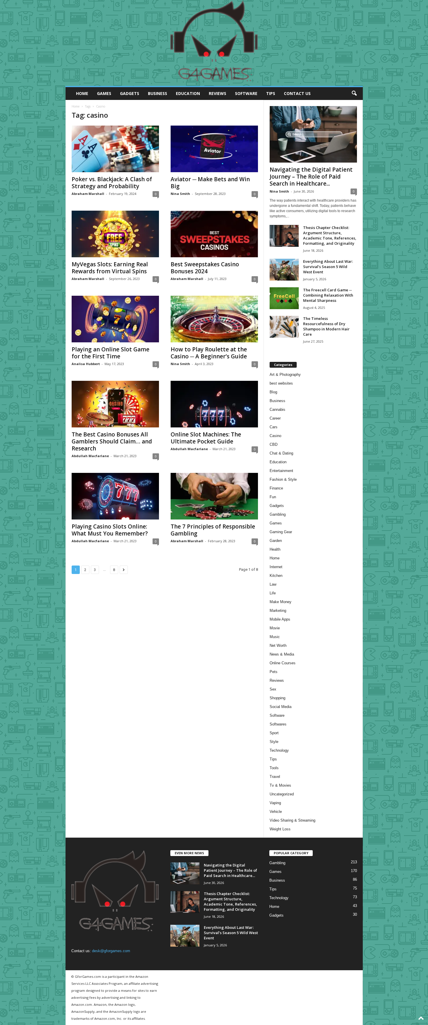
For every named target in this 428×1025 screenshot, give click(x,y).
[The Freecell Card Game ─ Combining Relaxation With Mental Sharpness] (284, 298)
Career (275, 418)
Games (104, 93)
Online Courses (283, 663)
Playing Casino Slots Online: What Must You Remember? (110, 530)
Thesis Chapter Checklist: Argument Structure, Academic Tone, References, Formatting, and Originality (329, 235)
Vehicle (276, 811)
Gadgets (129, 93)
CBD (273, 444)
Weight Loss (280, 829)
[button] (354, 93)
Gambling (278, 514)
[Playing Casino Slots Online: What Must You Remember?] (115, 496)
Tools (274, 768)
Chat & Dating (281, 453)
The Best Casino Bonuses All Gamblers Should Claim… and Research (112, 441)
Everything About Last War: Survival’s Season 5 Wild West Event (328, 266)
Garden (276, 540)
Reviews (217, 93)
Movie (275, 628)
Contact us (297, 93)
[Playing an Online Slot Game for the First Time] (115, 319)
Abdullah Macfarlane (90, 456)
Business (157, 93)
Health (275, 549)
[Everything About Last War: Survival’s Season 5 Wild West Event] (284, 270)
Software (246, 93)
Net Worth (278, 645)
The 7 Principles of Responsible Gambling (213, 530)
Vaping (275, 803)
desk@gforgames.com (111, 951)
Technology (279, 750)
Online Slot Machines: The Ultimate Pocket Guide (206, 438)
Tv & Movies (280, 785)
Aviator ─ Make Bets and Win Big (210, 182)
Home (82, 93)
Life (273, 593)
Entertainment (281, 471)
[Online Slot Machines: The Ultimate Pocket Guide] (214, 404)
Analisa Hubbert (86, 364)
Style (274, 741)
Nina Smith (180, 193)
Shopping (277, 698)
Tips (270, 93)
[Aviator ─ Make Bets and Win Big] (214, 149)
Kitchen (276, 575)
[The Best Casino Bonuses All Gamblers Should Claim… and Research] (115, 404)
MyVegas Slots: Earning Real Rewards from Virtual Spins (110, 267)
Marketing (278, 610)
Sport (274, 733)
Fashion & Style (283, 479)
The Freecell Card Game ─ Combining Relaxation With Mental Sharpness (328, 295)
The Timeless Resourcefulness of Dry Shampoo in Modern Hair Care (326, 326)
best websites (281, 383)
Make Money (280, 602)
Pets (273, 672)
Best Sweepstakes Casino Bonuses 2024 (205, 267)
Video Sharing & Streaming (292, 820)
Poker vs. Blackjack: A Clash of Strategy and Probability (112, 182)
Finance (276, 488)
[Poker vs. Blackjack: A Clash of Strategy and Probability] (115, 149)
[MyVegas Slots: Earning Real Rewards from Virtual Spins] (115, 234)
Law (273, 584)
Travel (275, 776)
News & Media (282, 654)
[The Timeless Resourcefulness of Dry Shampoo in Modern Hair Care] (284, 327)
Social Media (280, 707)
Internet (276, 567)
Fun (273, 497)
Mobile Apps (280, 619)
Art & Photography (285, 374)
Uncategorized (282, 794)
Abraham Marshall (88, 193)
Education (188, 93)
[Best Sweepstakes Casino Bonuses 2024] (214, 234)
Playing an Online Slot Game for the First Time (110, 353)
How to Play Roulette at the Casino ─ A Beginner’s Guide (209, 353)
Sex (273, 689)
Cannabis (277, 409)
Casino (275, 436)
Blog (273, 392)
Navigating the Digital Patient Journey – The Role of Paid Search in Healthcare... (311, 176)
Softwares (278, 724)
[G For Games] (214, 43)
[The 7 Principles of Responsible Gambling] (214, 496)
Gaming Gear (281, 532)
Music (275, 637)
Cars (273, 427)
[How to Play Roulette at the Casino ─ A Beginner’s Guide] (214, 319)
